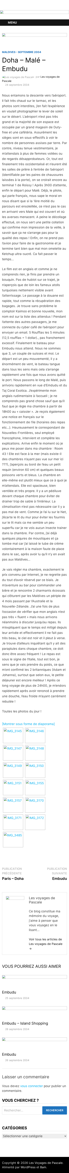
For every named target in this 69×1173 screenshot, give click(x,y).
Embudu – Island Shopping (25, 1023)
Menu (12, 22)
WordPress (28, 1167)
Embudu (9, 992)
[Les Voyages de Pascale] (34, 14)
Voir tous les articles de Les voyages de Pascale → (45, 943)
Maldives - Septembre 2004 (21, 52)
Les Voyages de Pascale (46, 1163)
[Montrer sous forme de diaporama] (28, 724)
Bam (43, 1167)
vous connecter (31, 1086)
